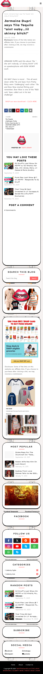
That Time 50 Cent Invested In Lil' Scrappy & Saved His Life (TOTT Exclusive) (27, 192)
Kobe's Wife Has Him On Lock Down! (26, 463)
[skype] (26, 546)
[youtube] (17, 546)
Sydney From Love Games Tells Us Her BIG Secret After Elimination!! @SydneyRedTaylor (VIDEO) (26, 472)
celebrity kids (22, 574)
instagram (9, 654)
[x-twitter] (17, 540)
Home (6, 14)
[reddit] (26, 540)
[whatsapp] (34, 546)
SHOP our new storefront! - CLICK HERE (21, 101)
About (21, 665)
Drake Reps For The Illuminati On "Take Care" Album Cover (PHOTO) (24, 453)
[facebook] (8, 540)
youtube (27, 654)
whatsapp (27, 651)
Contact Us (29, 665)
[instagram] (8, 546)
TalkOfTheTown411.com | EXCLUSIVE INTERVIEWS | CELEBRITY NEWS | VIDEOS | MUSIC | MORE (21, 670)
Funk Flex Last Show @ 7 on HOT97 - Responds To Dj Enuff (27, 180)
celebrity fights (22, 570)
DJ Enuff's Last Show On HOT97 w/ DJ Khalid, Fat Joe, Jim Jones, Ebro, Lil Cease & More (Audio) (26, 166)
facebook (9, 651)
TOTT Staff (26, 148)
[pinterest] (34, 540)
